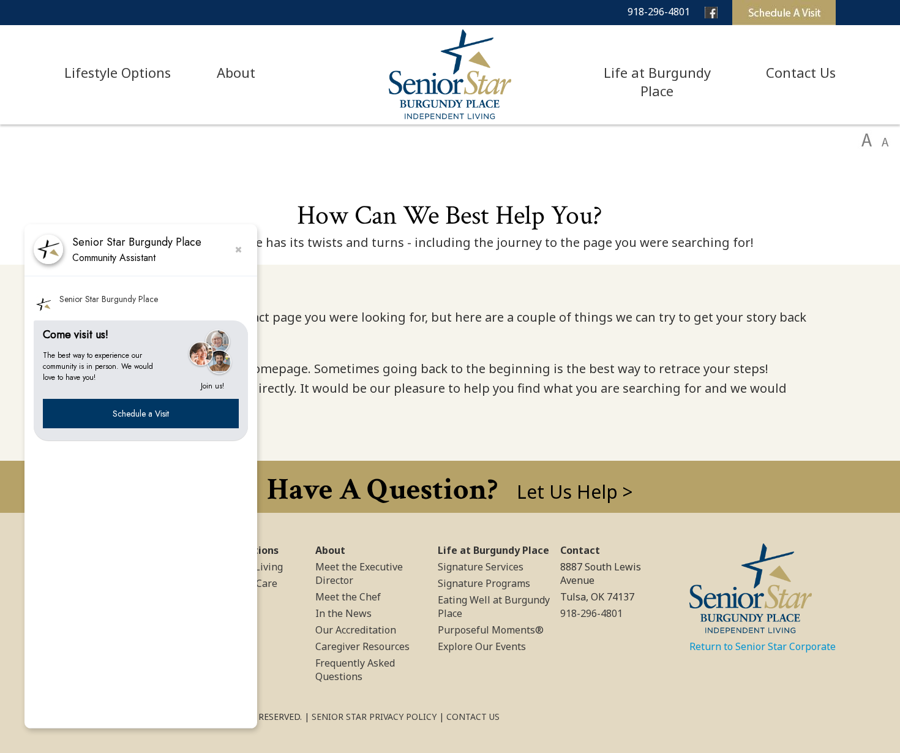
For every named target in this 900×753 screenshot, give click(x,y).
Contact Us (801, 72)
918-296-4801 (659, 11)
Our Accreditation (355, 630)
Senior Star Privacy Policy (374, 716)
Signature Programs (484, 583)
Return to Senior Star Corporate (762, 646)
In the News (343, 613)
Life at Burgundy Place (657, 81)
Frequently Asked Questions (355, 669)
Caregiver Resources (362, 646)
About (236, 72)
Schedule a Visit (141, 413)
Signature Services (480, 566)
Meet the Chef (348, 597)
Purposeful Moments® (491, 630)
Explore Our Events (482, 646)
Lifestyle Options (117, 72)
